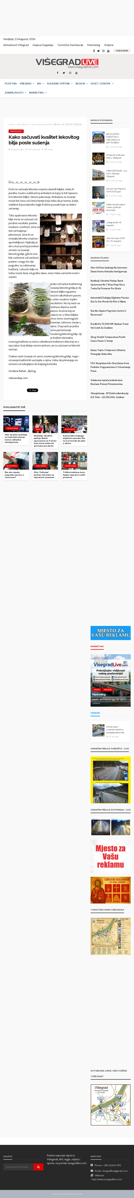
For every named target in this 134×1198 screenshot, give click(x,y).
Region (80, 83)
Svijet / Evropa (100, 83)
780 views (48, 149)
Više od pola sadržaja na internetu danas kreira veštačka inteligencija (16, 438)
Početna (11, 83)
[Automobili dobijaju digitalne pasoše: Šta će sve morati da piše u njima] (74, 424)
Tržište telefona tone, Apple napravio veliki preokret (74, 475)
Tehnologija (12, 428)
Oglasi (97, 690)
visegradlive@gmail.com (115, 1170)
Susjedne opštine (58, 83)
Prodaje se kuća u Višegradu (104, 696)
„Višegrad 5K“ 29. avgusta (114, 224)
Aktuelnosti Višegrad (16, 44)
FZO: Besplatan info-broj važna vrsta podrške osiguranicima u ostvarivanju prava (110, 367)
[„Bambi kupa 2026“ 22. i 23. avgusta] (98, 242)
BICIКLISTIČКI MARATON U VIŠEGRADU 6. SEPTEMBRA (113, 138)
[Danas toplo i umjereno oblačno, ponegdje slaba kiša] (98, 730)
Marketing (93, 44)
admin (95, 703)
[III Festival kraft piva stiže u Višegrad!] (98, 159)
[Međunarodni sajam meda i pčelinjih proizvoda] (98, 208)
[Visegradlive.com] (67, 63)
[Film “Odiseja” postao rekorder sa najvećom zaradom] (45, 460)
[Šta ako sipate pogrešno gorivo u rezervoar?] (16, 460)
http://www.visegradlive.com (106, 1179)
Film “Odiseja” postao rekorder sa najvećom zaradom (44, 475)
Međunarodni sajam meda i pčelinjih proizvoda (116, 207)
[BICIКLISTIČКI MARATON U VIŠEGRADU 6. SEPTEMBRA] (98, 138)
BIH (39, 83)
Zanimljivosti (14, 92)
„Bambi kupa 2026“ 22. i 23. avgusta (115, 239)
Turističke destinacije (70, 44)
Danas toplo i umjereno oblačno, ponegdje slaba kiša (115, 730)
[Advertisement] (31, 17)
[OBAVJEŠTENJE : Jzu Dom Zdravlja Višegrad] (98, 174)
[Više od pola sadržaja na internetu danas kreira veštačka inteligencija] (16, 423)
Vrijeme (108, 44)
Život (38, 429)
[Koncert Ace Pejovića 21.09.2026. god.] (98, 192)
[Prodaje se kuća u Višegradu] (111, 680)
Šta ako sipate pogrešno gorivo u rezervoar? (14, 475)
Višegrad (25, 83)
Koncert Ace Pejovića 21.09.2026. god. (116, 190)
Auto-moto (70, 429)
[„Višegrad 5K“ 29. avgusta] (98, 226)
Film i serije (41, 466)
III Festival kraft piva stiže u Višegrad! (115, 156)
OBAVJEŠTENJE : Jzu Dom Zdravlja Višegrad (116, 174)
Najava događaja (43, 44)
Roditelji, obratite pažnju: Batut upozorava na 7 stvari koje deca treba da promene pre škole (45, 441)
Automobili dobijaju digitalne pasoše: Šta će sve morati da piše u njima (74, 440)
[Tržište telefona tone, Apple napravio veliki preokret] (74, 460)
